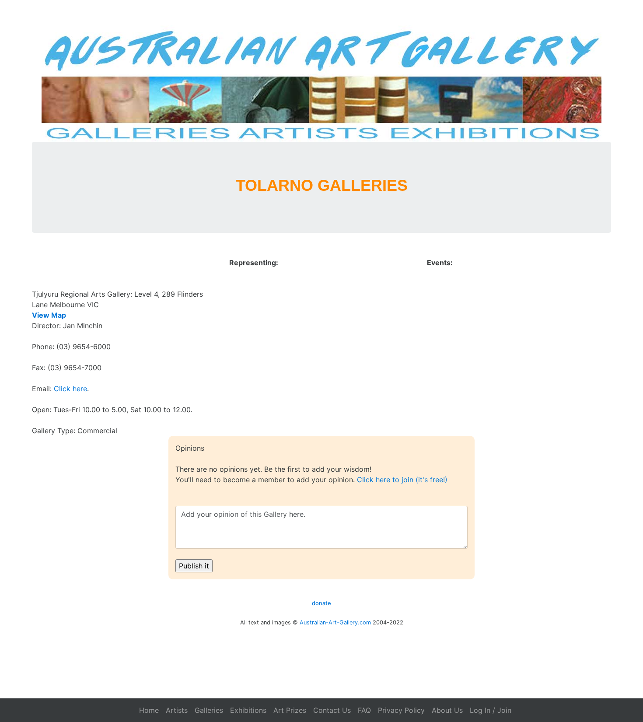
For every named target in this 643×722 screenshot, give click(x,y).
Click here (70, 388)
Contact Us (332, 710)
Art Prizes (289, 710)
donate (321, 603)
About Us (447, 710)
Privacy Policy (401, 710)
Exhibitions (248, 710)
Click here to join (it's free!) (402, 479)
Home (149, 710)
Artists (177, 710)
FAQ (364, 710)
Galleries (209, 710)
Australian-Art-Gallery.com (335, 622)
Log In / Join (490, 710)
